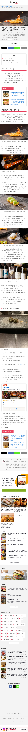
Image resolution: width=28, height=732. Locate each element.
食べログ (19, 713)
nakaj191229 (10, 381)
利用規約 (9, 718)
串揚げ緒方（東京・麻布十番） (10, 60)
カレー (22, 636)
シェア (10, 48)
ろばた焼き (5, 627)
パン (21, 618)
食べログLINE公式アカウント (17, 686)
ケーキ (4, 636)
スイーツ (18, 621)
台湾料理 (4, 624)
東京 (10, 39)
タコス (16, 624)
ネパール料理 (5, 639)
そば (17, 636)
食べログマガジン (14, 2)
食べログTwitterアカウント (14, 686)
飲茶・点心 (21, 633)
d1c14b (6, 349)
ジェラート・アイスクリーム (10, 618)
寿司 (13, 630)
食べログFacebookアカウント (10, 686)
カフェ (23, 615)
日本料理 (19, 630)
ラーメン (4, 615)
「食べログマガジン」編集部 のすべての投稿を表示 (16, 468)
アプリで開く (11, 409)
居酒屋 (22, 624)
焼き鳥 (4, 633)
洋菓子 (11, 621)
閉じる (1, 729)
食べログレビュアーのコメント (11, 62)
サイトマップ (15, 718)
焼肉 (11, 615)
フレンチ (17, 615)
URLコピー (25, 48)
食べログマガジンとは (11, 713)
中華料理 (4, 621)
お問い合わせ (22, 718)
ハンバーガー (5, 630)
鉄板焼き (10, 636)
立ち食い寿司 (12, 633)
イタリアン (14, 627)
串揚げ (16, 39)
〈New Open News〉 (7, 58)
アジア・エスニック (17, 639)
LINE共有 (17, 48)
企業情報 (4, 718)
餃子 (11, 624)
